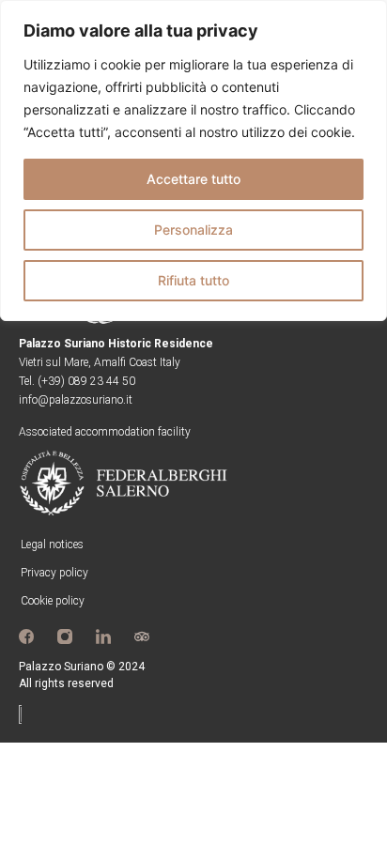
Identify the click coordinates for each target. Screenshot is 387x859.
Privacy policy (54, 572)
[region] (193, 160)
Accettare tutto (193, 179)
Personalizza (193, 230)
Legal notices (52, 544)
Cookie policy (53, 600)
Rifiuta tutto (193, 280)
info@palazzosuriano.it (75, 399)
